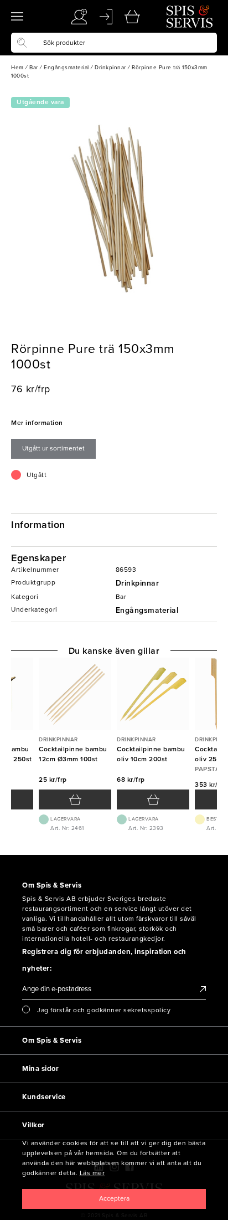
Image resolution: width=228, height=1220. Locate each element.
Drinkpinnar (137, 583)
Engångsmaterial (147, 610)
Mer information (37, 423)
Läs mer (92, 1173)
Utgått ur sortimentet (53, 448)
